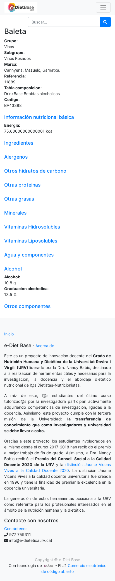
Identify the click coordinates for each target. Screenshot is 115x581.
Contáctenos (15, 528)
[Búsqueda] (105, 22)
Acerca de (44, 345)
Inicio (9, 333)
